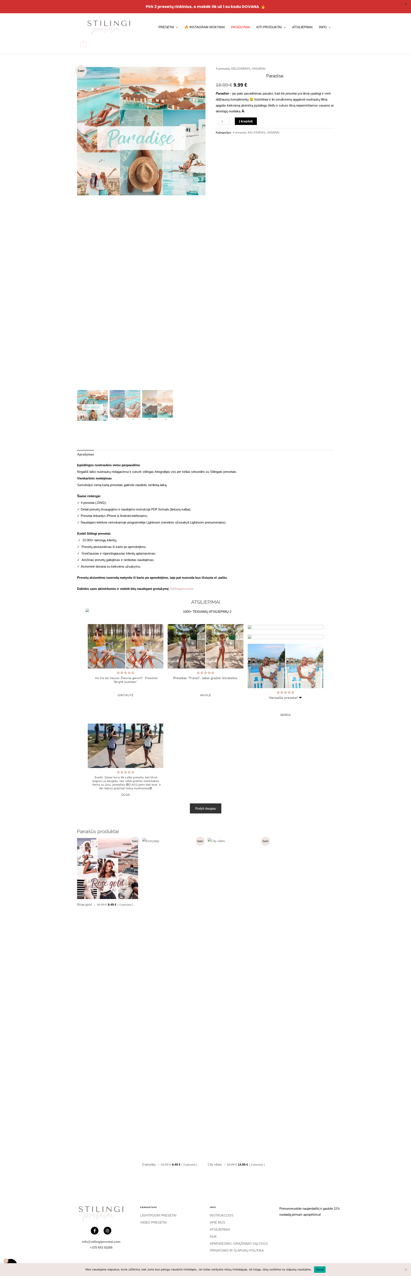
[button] (199, 229)
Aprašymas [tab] (85, 454)
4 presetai (222, 68)
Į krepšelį (246, 121)
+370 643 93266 (101, 1247)
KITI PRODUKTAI (269, 27)
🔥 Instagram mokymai (205, 27)
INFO (323, 27)
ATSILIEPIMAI (302, 27)
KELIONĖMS (240, 68)
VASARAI (258, 68)
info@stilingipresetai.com (101, 1241)
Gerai (319, 1269)
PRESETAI (166, 27)
